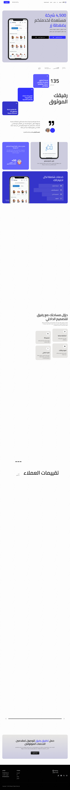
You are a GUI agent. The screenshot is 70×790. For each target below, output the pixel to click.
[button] (20, 461)
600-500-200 (14, 2)
